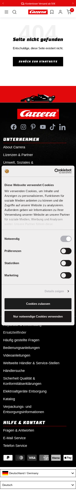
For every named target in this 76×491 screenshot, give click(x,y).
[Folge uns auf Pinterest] (33, 127)
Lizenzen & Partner (18, 155)
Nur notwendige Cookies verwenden (38, 316)
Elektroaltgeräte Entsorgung (25, 391)
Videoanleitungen (16, 355)
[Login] (60, 11)
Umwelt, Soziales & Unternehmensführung (20, 165)
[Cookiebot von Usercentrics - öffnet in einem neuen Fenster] (55, 171)
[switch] (66, 251)
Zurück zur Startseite (38, 61)
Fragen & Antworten (18, 430)
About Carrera (14, 147)
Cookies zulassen (38, 303)
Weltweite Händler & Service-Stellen (31, 363)
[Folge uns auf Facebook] (14, 127)
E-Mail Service (14, 438)
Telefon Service (15, 445)
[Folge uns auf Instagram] (23, 127)
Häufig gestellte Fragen (21, 340)
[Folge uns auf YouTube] (43, 127)
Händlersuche (14, 370)
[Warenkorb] (69, 11)
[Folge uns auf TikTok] (52, 127)
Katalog (9, 399)
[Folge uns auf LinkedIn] (62, 127)
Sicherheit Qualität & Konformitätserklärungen (22, 380)
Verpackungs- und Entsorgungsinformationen (23, 409)
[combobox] (38, 473)
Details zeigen (54, 291)
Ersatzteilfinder (14, 332)
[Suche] (14, 11)
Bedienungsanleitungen (21, 348)
